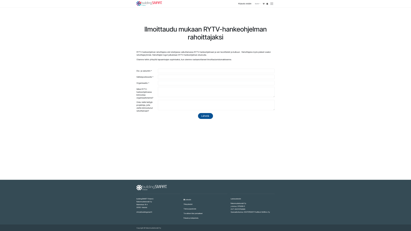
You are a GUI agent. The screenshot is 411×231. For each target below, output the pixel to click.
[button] (205, 116)
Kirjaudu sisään (244, 3)
